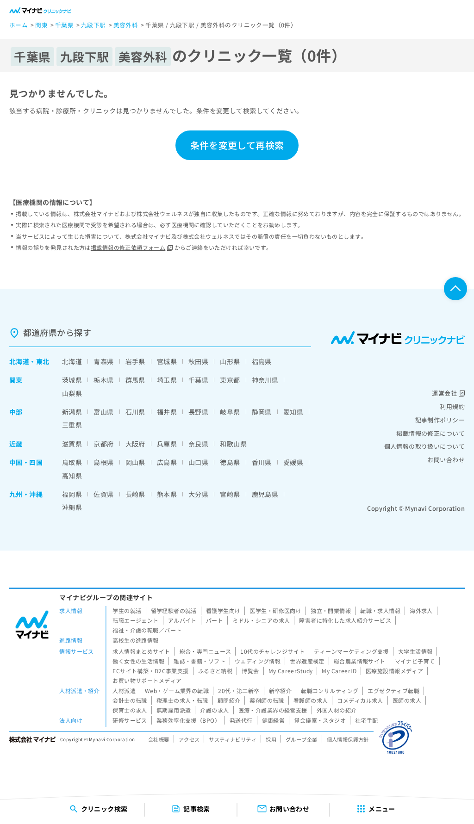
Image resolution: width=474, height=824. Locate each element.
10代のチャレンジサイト (272, 651)
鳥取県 (72, 462)
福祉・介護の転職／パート (146, 630)
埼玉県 (167, 379)
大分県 (198, 494)
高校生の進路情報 (135, 640)
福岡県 (72, 494)
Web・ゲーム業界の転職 (177, 690)
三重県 (72, 424)
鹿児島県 (265, 494)
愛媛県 (293, 462)
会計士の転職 (129, 700)
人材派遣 (124, 690)
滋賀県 (72, 443)
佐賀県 (103, 494)
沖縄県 (72, 507)
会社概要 (158, 739)
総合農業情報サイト (360, 661)
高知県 (72, 475)
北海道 (19, 361)
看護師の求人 (310, 700)
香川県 (262, 462)
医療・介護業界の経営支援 (272, 710)
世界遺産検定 (307, 661)
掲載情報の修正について (430, 433)
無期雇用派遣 (173, 710)
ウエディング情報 (258, 661)
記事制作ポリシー (440, 419)
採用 (271, 739)
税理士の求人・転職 (182, 700)
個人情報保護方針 (348, 739)
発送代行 (241, 720)
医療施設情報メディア (394, 671)
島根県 (103, 462)
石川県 (135, 411)
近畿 (16, 443)
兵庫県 (167, 443)
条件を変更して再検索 (237, 145)
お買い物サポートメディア (146, 680)
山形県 (230, 361)
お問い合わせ (446, 459)
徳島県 (230, 462)
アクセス (189, 739)
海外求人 (421, 610)
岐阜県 (230, 411)
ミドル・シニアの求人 (261, 620)
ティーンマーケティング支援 (351, 651)
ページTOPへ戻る (455, 288)
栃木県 (103, 379)
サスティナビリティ (232, 739)
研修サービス (129, 720)
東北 (43, 361)
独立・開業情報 (331, 610)
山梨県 (72, 393)
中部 (16, 411)
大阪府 (135, 443)
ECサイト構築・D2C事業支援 (150, 671)
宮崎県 (230, 494)
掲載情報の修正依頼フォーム (128, 247)
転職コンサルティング (329, 690)
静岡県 (262, 411)
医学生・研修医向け (275, 610)
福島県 (262, 361)
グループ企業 (302, 739)
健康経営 (273, 720)
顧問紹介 (229, 700)
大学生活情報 (415, 651)
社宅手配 (366, 720)
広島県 (167, 462)
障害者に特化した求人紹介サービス (345, 620)
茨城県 (72, 379)
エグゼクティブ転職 (393, 690)
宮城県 (167, 361)
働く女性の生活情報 (138, 661)
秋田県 (198, 361)
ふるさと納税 (215, 671)
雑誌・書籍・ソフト (199, 661)
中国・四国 (26, 462)
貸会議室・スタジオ (320, 720)
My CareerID (339, 671)
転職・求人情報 (380, 610)
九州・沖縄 (26, 494)
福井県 (167, 411)
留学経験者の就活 (174, 610)
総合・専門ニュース (205, 651)
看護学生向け (223, 610)
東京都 (230, 379)
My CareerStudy (290, 671)
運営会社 (444, 393)
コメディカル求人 (360, 700)
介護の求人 (214, 710)
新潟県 (72, 411)
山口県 (198, 462)
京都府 (103, 443)
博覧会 (250, 671)
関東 (16, 379)
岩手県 (135, 361)
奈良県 (198, 443)
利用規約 (452, 406)
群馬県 (135, 379)
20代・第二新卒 (238, 690)
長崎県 (135, 494)
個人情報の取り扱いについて (424, 446)
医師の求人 (407, 700)
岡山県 (135, 462)
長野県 (198, 411)
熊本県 (167, 494)
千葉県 (198, 379)
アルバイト (182, 620)
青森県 (103, 361)
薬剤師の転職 (266, 700)
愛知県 (293, 411)
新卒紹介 (280, 690)
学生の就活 (126, 610)
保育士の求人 (129, 710)
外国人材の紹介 (337, 710)
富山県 (103, 411)
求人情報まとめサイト (141, 651)
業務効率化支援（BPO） (188, 720)
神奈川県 (265, 379)
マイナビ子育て (415, 661)
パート (214, 620)
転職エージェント (135, 620)
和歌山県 (233, 443)
